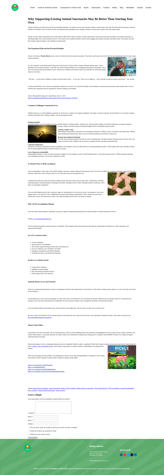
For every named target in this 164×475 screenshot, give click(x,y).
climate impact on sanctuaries (85, 388)
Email (30, 420)
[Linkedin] (135, 454)
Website (30, 424)
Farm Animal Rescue (100, 388)
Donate (148, 8)
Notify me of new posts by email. (40, 434)
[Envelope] (124, 454)
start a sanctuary (32, 390)
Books (86, 8)
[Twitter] (128, 454)
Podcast (106, 8)
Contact (140, 8)
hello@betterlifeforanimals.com (98, 461)
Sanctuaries (95, 8)
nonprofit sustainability (127, 388)
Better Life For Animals (68, 388)
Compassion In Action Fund (70, 8)
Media (114, 8)
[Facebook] (121, 454)
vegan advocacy (60, 390)
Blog (121, 8)
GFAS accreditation (114, 388)
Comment (31, 413)
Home (32, 8)
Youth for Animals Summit (47, 8)
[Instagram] (131, 454)
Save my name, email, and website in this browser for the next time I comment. (53, 427)
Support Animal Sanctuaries (46, 390)
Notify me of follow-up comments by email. (43, 431)
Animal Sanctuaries (54, 388)
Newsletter (130, 8)
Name (30, 416)
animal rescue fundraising (40, 388)
